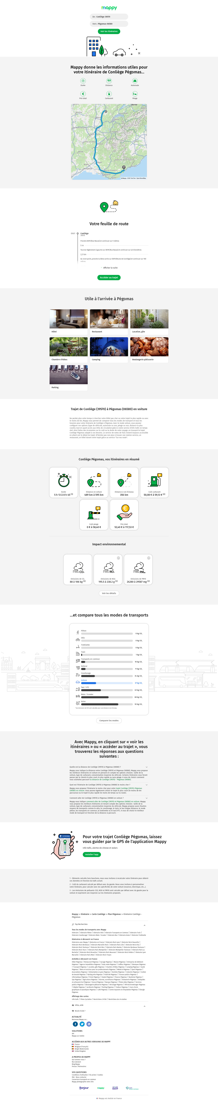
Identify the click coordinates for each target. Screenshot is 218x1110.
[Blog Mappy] (88, 1024)
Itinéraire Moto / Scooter (97, 935)
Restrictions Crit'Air (100, 999)
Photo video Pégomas (126, 982)
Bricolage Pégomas (116, 985)
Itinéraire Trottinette (139, 935)
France (77, 1044)
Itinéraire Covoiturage (79, 935)
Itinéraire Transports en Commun (116, 933)
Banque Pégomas (111, 982)
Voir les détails (109, 593)
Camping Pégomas (132, 967)
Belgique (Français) (81, 1047)
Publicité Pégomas (110, 974)
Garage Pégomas (106, 962)
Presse (74, 1066)
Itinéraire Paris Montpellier (97, 950)
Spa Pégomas (76, 979)
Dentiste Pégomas (118, 972)
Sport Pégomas (136, 969)
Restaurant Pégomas (91, 962)
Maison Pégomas (119, 962)
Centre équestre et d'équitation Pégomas (123, 990)
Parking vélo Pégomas (95, 974)
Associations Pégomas (79, 972)
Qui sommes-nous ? (79, 1060)
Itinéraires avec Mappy (80, 942)
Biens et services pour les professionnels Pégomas (97, 969)
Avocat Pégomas (97, 982)
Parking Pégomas (108, 987)
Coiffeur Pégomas (124, 964)
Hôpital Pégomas (79, 987)
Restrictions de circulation (117, 999)
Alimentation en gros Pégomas (99, 972)
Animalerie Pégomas (129, 979)
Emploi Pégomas (107, 977)
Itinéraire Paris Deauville (130, 942)
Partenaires (82, 1066)
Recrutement (76, 1062)
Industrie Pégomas (132, 972)
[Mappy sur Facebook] (75, 1024)
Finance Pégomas (121, 977)
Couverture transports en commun (84, 1079)
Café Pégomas (102, 990)
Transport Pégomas (80, 967)
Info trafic (75, 999)
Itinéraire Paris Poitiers (126, 952)
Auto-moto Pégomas (109, 964)
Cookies (100, 1075)
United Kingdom (80, 1051)
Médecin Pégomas (123, 969)
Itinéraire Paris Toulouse (80, 947)
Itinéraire (75, 933)
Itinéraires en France (97, 942)
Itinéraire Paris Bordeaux (80, 945)
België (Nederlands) (82, 1049)
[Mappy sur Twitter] (82, 1024)
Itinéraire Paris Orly (132, 945)
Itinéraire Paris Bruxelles (88, 952)
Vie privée (92, 1075)
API (73, 1034)
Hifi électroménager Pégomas (135, 985)
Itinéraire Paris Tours (79, 950)
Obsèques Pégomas (139, 964)
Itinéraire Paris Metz (87, 955)
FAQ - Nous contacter (79, 1077)
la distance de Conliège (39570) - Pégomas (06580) (110, 780)
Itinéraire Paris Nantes (114, 947)
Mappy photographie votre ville (83, 1082)
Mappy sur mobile (78, 1036)
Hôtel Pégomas (77, 962)
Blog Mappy (76, 1064)
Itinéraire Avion (124, 935)
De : (101, 17)
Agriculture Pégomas (90, 979)
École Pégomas (94, 977)
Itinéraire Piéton (86, 933)
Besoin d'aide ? (80, 1011)
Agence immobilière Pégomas (90, 964)
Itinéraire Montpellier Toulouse (119, 950)
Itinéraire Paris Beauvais (107, 952)
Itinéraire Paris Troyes (103, 955)
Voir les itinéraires (109, 31)
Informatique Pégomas (80, 977)
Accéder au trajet (109, 277)
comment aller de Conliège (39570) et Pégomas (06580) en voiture (112, 802)
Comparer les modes (109, 720)
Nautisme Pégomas (135, 977)
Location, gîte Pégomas (96, 967)
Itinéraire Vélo (98, 933)
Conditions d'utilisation (80, 1075)
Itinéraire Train (135, 933)
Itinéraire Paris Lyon (113, 942)
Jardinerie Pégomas (93, 987)
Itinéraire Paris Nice (97, 947)
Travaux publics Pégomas (128, 974)
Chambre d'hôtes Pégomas (115, 967)
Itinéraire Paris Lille (117, 945)
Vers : (102, 24)
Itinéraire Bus (112, 935)
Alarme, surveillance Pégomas (109, 979)
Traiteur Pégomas (122, 987)
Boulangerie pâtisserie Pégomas (96, 985)
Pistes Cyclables (86, 999)
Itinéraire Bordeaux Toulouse (134, 947)
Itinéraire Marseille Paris (99, 945)
